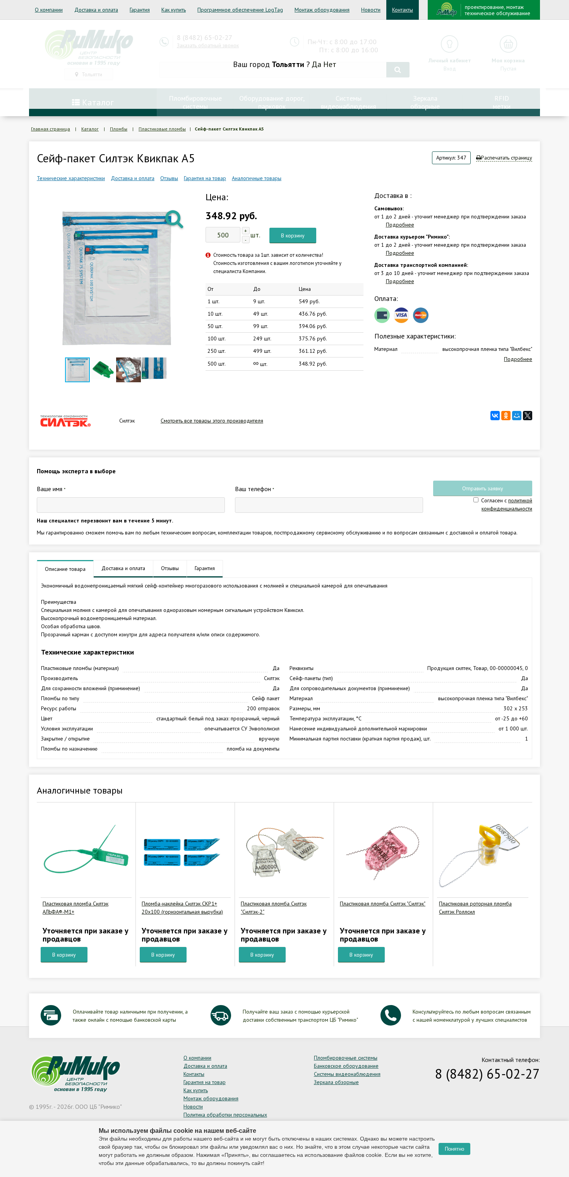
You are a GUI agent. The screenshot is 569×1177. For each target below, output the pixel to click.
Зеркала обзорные (336, 1082)
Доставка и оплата (96, 9)
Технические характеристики (71, 178)
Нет (329, 64)
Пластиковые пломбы (162, 129)
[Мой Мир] (516, 415)
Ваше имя (51, 489)
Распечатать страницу (506, 157)
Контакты (402, 9)
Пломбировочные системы (345, 1057)
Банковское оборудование (346, 1065)
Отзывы (169, 178)
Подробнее (400, 224)
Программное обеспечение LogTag (240, 9)
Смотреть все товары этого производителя (212, 420)
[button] (175, 218)
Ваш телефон (254, 489)
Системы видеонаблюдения (347, 1073)
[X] (527, 415)
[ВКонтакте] (495, 415)
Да (316, 64)
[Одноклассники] (506, 415)
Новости (370, 9)
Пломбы (118, 129)
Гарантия (140, 9)
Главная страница (50, 129)
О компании (49, 9)
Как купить (173, 9)
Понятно (454, 1149)
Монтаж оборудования (322, 9)
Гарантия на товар (205, 178)
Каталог (90, 129)
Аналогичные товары (256, 178)
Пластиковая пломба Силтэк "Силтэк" (382, 903)
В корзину (293, 235)
